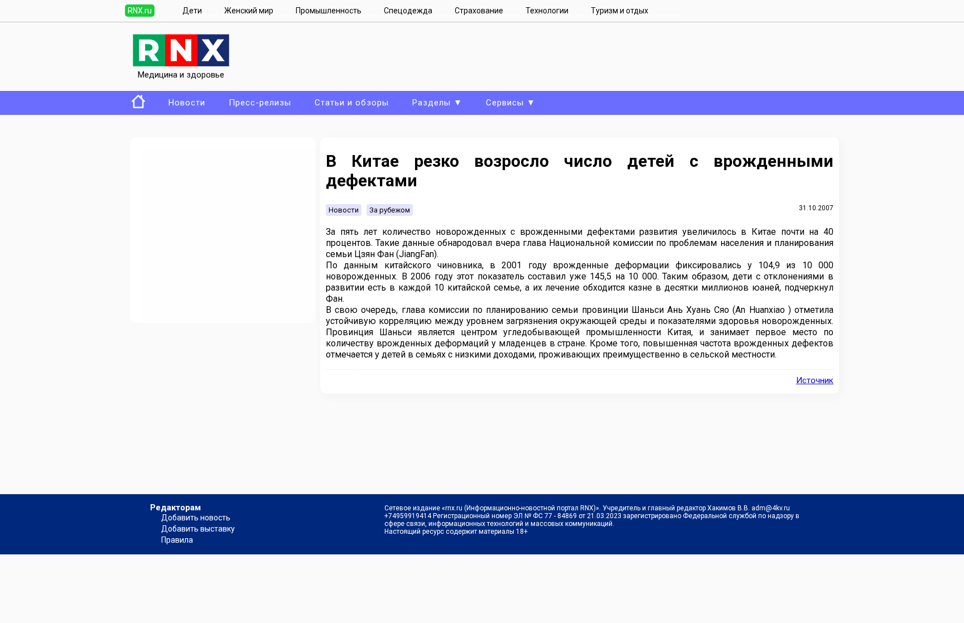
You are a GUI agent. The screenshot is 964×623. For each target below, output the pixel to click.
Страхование (479, 10)
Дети (192, 10)
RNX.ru (140, 10)
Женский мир (248, 10)
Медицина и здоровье (181, 75)
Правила (177, 539)
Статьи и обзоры (352, 103)
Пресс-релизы (260, 103)
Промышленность (329, 10)
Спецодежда (408, 10)
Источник (814, 380)
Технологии (547, 10)
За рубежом (389, 210)
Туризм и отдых (619, 10)
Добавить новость (195, 517)
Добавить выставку (198, 528)
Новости (186, 103)
